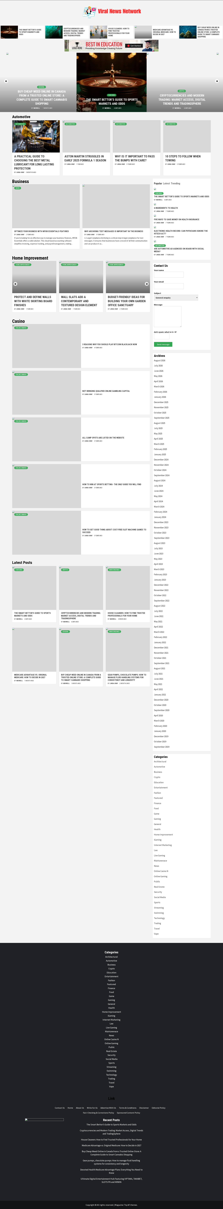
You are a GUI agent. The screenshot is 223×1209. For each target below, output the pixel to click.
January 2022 (160, 642)
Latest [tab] (166, 183)
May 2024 (158, 496)
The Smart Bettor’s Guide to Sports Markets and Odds (30, 32)
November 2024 (161, 464)
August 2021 (159, 668)
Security (158, 892)
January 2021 (160, 694)
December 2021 (161, 647)
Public (157, 881)
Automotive (20, 124)
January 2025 (160, 454)
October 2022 (160, 595)
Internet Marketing (163, 845)
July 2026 (158, 365)
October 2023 (160, 532)
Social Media (160, 897)
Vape (156, 933)
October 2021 (160, 658)
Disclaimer (144, 1108)
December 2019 (161, 736)
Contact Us (60, 1108)
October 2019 (160, 741)
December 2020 (161, 699)
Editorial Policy (158, 1108)
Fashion (157, 792)
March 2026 (159, 386)
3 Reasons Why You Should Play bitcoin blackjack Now (109, 344)
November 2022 (161, 590)
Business (158, 772)
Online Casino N (161, 871)
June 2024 (158, 491)
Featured (111, 95)
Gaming (157, 818)
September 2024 (161, 475)
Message (158, 304)
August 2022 (159, 605)
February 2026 (160, 391)
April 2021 (158, 689)
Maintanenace (114, 570)
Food (156, 808)
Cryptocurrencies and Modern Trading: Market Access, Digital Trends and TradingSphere (181, 99)
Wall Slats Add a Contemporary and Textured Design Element (32, 301)
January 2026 (160, 397)
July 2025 (158, 428)
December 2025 (161, 402)
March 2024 (159, 506)
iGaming (157, 839)
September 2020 (161, 710)
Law (156, 850)
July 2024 (158, 485)
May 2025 (158, 433)
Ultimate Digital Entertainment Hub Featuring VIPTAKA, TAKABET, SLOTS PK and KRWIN (111, 1180)
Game (156, 813)
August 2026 (159, 360)
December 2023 (161, 522)
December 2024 (161, 459)
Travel (157, 928)
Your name (159, 270)
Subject (157, 293)
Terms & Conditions (127, 1108)
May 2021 (158, 684)
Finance (157, 803)
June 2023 (158, 553)
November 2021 (161, 652)
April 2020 (158, 715)
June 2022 (158, 616)
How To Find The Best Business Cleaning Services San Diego (128, 301)
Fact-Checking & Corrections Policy (98, 1112)
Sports (157, 902)
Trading (157, 923)
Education (159, 782)
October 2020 (160, 705)
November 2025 (161, 407)
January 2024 (160, 517)
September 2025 (161, 417)
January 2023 (160, 579)
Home (70, 1108)
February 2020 (160, 726)
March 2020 (159, 720)
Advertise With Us (108, 1108)
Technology (159, 918)
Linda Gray (20, 172)
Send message (163, 344)
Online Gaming (21, 328)
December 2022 (161, 584)
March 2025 (159, 444)
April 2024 (158, 501)
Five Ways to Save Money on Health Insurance (176, 219)
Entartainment (161, 787)
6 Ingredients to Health (166, 208)
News (17, 188)
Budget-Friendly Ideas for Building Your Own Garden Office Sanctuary (80, 301)
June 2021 (158, 678)
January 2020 (160, 731)
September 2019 (161, 746)
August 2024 (159, 480)
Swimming (159, 912)
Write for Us (92, 1108)
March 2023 (159, 569)
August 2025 (159, 423)
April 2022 (158, 626)
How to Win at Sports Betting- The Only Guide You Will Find (111, 484)
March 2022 (159, 632)
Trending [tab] (175, 183)
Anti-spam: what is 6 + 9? (165, 332)
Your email (159, 281)
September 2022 (161, 600)
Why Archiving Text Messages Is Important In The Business (113, 231)
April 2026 (158, 381)
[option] (22, 32)
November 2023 (161, 527)
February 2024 (160, 511)
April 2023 (158, 564)
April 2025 (158, 438)
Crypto (181, 91)
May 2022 (158, 621)
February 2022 (160, 637)
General (41, 87)
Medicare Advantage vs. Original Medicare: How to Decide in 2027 (164, 32)
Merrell (37, 108)
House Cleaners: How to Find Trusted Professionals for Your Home (126, 614)
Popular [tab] (158, 183)
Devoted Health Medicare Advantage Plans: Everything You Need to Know (111, 1171)
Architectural (160, 761)
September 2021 (161, 663)
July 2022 (158, 611)
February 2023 (160, 574)
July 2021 (158, 673)
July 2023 (158, 548)
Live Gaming (159, 855)
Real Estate (159, 886)
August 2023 (159, 543)
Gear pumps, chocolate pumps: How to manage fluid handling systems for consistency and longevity (127, 677)
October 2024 (160, 470)
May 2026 (158, 376)
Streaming (159, 907)
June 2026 (158, 370)
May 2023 (158, 558)
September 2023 (161, 538)
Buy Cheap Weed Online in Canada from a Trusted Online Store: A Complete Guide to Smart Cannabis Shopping (209, 32)
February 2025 (160, 449)
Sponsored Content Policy (128, 1112)
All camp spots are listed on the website (103, 438)
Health (157, 829)
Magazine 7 (120, 1205)
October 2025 (160, 412)
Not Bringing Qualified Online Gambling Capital (106, 391)
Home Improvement (23, 265)
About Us (80, 1108)
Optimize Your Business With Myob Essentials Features (41, 231)
